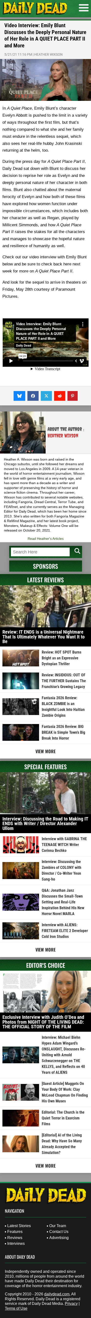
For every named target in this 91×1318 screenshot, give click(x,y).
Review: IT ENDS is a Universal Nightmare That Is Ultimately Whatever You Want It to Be (43, 636)
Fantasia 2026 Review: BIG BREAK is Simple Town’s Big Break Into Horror (63, 732)
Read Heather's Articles (46, 539)
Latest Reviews (45, 579)
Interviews (16, 1243)
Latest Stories (19, 1226)
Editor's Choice (45, 965)
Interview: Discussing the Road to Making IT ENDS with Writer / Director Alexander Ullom (45, 823)
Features (15, 1232)
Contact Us (58, 1232)
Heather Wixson (48, 54)
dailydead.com (56, 1294)
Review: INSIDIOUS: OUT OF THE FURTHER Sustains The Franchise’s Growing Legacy (64, 681)
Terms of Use (16, 1308)
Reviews (14, 1238)
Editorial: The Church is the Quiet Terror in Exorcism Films (63, 1118)
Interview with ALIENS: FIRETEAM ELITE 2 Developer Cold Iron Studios (65, 931)
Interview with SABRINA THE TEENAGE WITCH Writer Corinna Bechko (64, 845)
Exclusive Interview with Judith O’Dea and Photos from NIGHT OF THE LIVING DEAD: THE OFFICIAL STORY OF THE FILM (43, 1022)
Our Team (57, 1226)
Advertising (59, 1238)
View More (45, 751)
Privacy (71, 1303)
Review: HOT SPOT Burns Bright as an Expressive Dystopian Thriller (61, 658)
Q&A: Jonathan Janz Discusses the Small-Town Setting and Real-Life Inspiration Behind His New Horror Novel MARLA (63, 902)
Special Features (45, 766)
